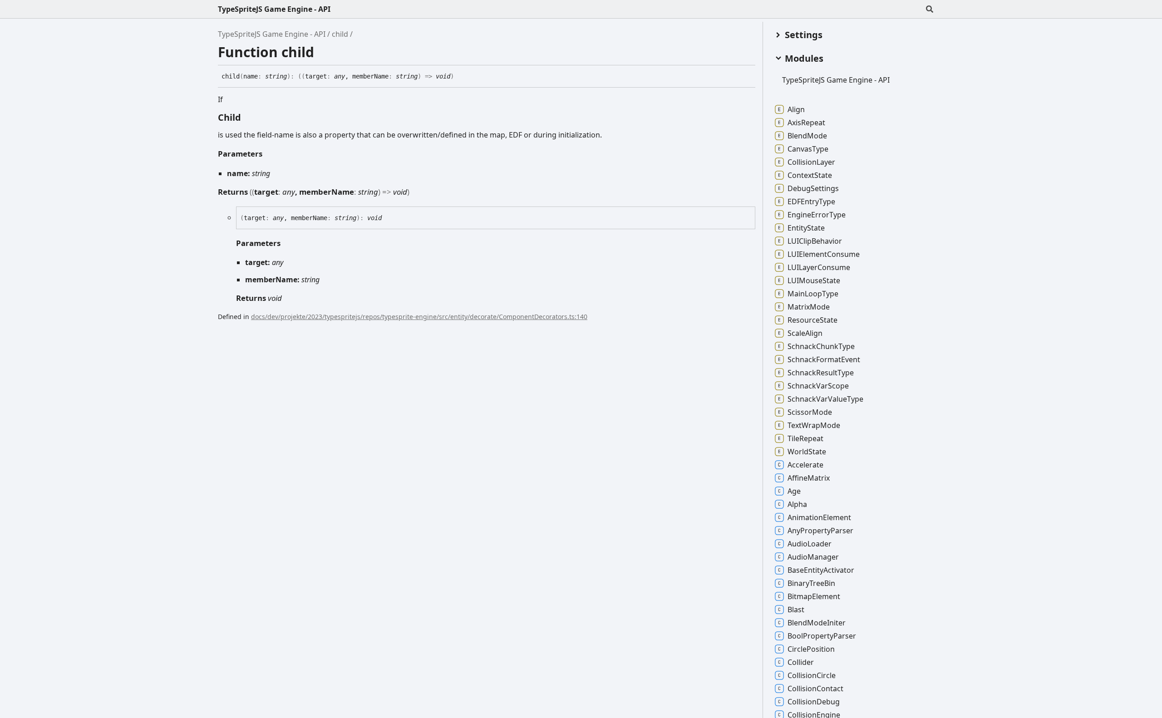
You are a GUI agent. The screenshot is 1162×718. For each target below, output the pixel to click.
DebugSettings (813, 188)
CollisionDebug (814, 701)
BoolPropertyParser (822, 635)
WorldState (807, 451)
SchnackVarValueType (825, 398)
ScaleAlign (805, 333)
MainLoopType (813, 293)
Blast (796, 609)
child (340, 34)
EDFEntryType (811, 201)
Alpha (797, 504)
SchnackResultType (821, 372)
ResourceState (812, 320)
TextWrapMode (814, 425)
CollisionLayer (811, 162)
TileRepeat (805, 438)
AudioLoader (810, 543)
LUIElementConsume (824, 254)
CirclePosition (811, 649)
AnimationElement (819, 517)
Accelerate (805, 464)
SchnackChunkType (821, 346)
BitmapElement (814, 596)
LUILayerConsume (819, 267)
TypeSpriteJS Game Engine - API (274, 9)
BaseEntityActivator (821, 570)
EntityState (806, 227)
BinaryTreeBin (811, 583)
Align (796, 109)
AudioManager (813, 556)
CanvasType (808, 148)
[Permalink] (461, 77)
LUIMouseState (814, 280)
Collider (801, 662)
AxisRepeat (806, 122)
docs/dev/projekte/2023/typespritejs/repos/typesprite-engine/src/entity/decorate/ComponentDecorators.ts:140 (419, 316)
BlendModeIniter (817, 622)
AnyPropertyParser (820, 530)
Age (794, 491)
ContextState (810, 175)
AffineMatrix (809, 477)
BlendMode (807, 135)
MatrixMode (809, 306)
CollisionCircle (812, 675)
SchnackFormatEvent (824, 359)
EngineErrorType (817, 214)
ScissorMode (810, 412)
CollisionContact (815, 688)
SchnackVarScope (818, 385)
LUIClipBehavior (815, 241)
